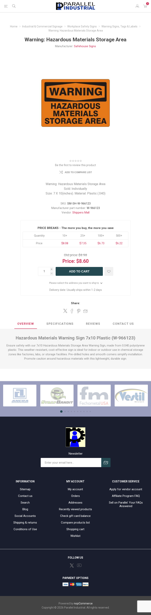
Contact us (25, 496)
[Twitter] (72, 565)
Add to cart (79, 271)
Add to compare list (78, 172)
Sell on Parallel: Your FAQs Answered (126, 504)
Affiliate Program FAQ (126, 496)
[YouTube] (79, 565)
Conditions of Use (25, 529)
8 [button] (84, 411)
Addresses (75, 502)
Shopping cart (75, 529)
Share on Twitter (65, 311)
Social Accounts (25, 516)
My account (75, 489)
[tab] (25, 324)
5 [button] (74, 411)
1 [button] (61, 411)
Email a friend (85, 311)
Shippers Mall (80, 212)
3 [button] (68, 411)
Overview (25, 324)
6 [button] (77, 411)
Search (25, 502)
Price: (68, 261)
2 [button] (65, 411)
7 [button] (80, 411)
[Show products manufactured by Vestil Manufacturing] (131, 396)
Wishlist (75, 536)
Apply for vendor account (125, 489)
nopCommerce (83, 603)
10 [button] (90, 411)
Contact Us (123, 324)
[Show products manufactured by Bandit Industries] (57, 396)
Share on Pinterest (79, 311)
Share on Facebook (72, 311)
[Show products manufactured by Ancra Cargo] (19, 396)
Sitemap (25, 489)
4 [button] (71, 411)
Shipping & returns (25, 522)
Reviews (93, 324)
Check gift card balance (75, 516)
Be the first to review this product (75, 165)
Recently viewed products (75, 509)
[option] (19, 396)
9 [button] (87, 411)
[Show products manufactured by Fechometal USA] (94, 396)
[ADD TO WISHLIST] (108, 271)
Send (105, 462)
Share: (75, 303)
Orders (75, 496)
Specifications (60, 324)
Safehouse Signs (85, 46)
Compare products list (75, 522)
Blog (25, 509)
